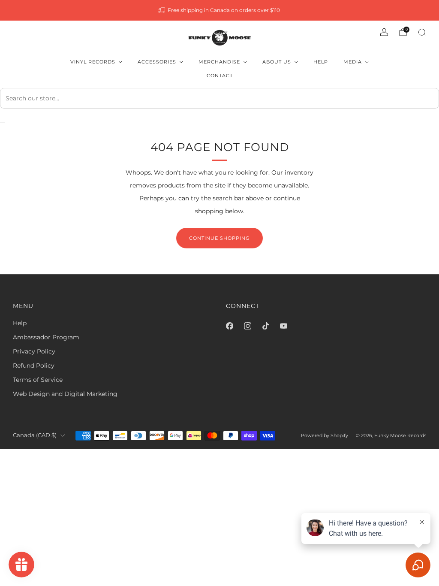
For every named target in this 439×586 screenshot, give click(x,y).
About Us (276, 62)
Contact (220, 75)
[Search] (422, 32)
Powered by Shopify (324, 435)
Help (320, 62)
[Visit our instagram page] (247, 326)
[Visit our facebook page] (229, 326)
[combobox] (219, 98)
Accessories (157, 62)
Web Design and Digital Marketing (65, 394)
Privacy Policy (34, 351)
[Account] (384, 32)
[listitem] (219, 10)
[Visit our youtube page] (283, 326)
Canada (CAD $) (35, 435)
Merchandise (219, 62)
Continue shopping (219, 238)
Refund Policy (33, 365)
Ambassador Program (46, 337)
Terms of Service (38, 380)
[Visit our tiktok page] (265, 326)
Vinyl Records (92, 62)
